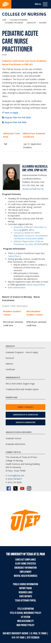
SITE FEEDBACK (33, 637)
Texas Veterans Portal (25, 600)
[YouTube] (22, 488)
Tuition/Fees (13, 256)
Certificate (10, 369)
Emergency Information (25, 567)
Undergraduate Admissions (25, 414)
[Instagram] (29, 488)
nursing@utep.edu (16, 475)
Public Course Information (25, 584)
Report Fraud (25, 588)
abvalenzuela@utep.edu (33, 189)
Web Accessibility (25, 621)
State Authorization (17, 287)
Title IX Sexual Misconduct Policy (25, 613)
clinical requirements (35, 284)
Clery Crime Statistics (25, 563)
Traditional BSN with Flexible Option (22, 389)
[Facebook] (9, 488)
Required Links (25, 592)
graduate (31, 23)
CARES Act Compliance (25, 559)
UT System (25, 617)
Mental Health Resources (25, 576)
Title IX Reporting (25, 609)
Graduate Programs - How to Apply (22, 352)
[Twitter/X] (15, 488)
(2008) (30, 235)
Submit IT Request (25, 407)
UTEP (4, 20)
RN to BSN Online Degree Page (20, 383)
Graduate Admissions (25, 422)
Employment (25, 572)
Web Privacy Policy (25, 625)
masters (42, 23)
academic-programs (14, 23)
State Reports (25, 596)
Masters (9, 363)
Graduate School (13, 438)
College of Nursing (24, 14)
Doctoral (10, 358)
